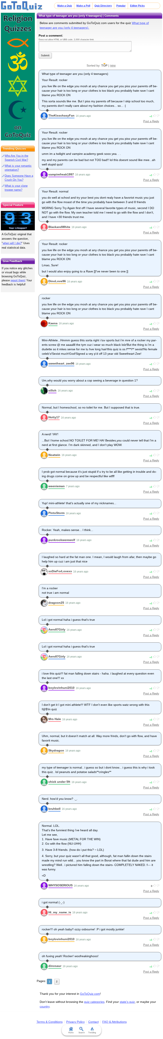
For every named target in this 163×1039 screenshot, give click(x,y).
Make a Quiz (64, 5)
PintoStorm (56, 513)
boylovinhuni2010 (61, 687)
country (44, 1006)
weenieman (56, 486)
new (113, 65)
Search (82, 1033)
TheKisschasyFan (61, 115)
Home (71, 1033)
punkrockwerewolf (61, 540)
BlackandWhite (59, 227)
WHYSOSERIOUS (60, 885)
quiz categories (94, 1001)
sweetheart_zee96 (61, 363)
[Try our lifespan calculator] (18, 220)
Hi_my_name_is (59, 912)
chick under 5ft (59, 781)
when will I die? (12, 243)
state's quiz (127, 1001)
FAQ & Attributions (114, 1021)
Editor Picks (137, 5)
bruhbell (54, 808)
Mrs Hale (54, 719)
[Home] (21, 6)
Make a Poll (83, 5)
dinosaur (54, 966)
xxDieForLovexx (60, 571)
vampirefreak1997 (61, 174)
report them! (18, 280)
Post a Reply (151, 121)
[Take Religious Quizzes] (18, 76)
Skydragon (56, 750)
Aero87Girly (56, 629)
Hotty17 (54, 417)
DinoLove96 (57, 281)
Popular (121, 5)
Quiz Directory (103, 5)
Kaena (53, 323)
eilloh (52, 390)
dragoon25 (56, 602)
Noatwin (54, 455)
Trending (92, 1033)
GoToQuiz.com (90, 993)
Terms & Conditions (50, 1021)
